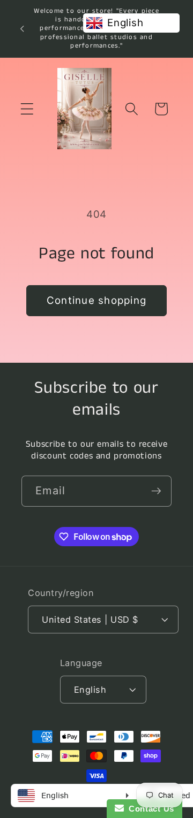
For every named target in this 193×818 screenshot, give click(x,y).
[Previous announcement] (22, 28)
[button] (27, 109)
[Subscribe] (156, 491)
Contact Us (149, 808)
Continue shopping (96, 300)
